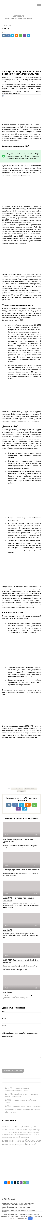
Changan (31, 1127)
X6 (6, 1137)
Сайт (4, 1026)
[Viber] (21, 1182)
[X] (15, 1182)
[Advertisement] (18, 1163)
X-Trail (29, 1134)
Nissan (23, 1132)
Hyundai (32, 1129)
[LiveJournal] (18, 1182)
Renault (7, 1134)
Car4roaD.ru (18, 16)
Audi (3, 32)
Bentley (20, 1127)
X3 (34, 1134)
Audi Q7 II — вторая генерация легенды (18, 899)
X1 (32, 1134)
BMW (25, 1126)
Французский (19, 1145)
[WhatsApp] (24, 1182)
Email (4, 1019)
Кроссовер (30, 789)
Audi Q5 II (7, 992)
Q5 (21, 789)
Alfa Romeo (10, 1127)
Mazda (15, 1132)
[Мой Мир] (12, 1182)
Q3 (30, 1132)
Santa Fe (13, 1134)
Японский (30, 1144)
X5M (3, 1137)
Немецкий (8, 1144)
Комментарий (7, 1036)
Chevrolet (37, 1127)
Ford (20, 1130)
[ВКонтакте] (5, 1182)
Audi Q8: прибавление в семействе (21, 869)
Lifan (11, 1132)
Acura (4, 1127)
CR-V (4, 1130)
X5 (38, 1134)
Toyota (19, 1134)
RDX (3, 1134)
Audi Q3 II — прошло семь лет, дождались (18, 840)
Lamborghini (5, 1132)
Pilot (27, 1132)
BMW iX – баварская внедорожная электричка (22, 1106)
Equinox (11, 1130)
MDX (19, 1132)
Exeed (17, 1130)
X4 (36, 1134)
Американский (13, 1137)
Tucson (24, 1134)
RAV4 (37, 1132)
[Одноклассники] (8, 1182)
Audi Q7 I (7, 930)
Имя (4, 1011)
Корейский (19, 1141)
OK (30, 1218)
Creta (7, 1130)
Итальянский (25, 1137)
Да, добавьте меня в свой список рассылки (20, 1033)
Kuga (38, 1130)
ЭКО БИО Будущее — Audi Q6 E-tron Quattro (21, 961)
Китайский (8, 1141)
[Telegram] (27, 1182)
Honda (25, 1129)
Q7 (34, 1132)
